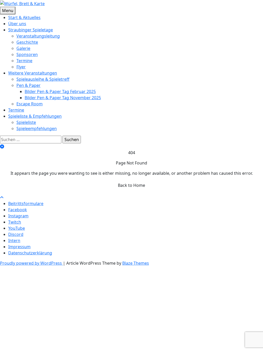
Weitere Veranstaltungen (32, 73)
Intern (14, 240)
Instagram (18, 216)
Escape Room (29, 104)
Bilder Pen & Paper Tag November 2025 (63, 97)
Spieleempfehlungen (36, 128)
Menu (7, 10)
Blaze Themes (135, 263)
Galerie (23, 48)
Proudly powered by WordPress (31, 263)
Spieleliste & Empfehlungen (35, 116)
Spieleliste (26, 122)
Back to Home (131, 185)
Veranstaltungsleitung (38, 36)
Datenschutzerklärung (30, 253)
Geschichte (27, 42)
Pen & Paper (28, 85)
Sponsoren (27, 54)
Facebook (17, 210)
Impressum (19, 247)
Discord (15, 234)
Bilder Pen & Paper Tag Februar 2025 (60, 91)
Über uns (17, 23)
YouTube (16, 228)
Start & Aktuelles (24, 17)
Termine (24, 60)
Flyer (21, 67)
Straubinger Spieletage (30, 30)
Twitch (14, 222)
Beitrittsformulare (25, 203)
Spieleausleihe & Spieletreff (42, 79)
